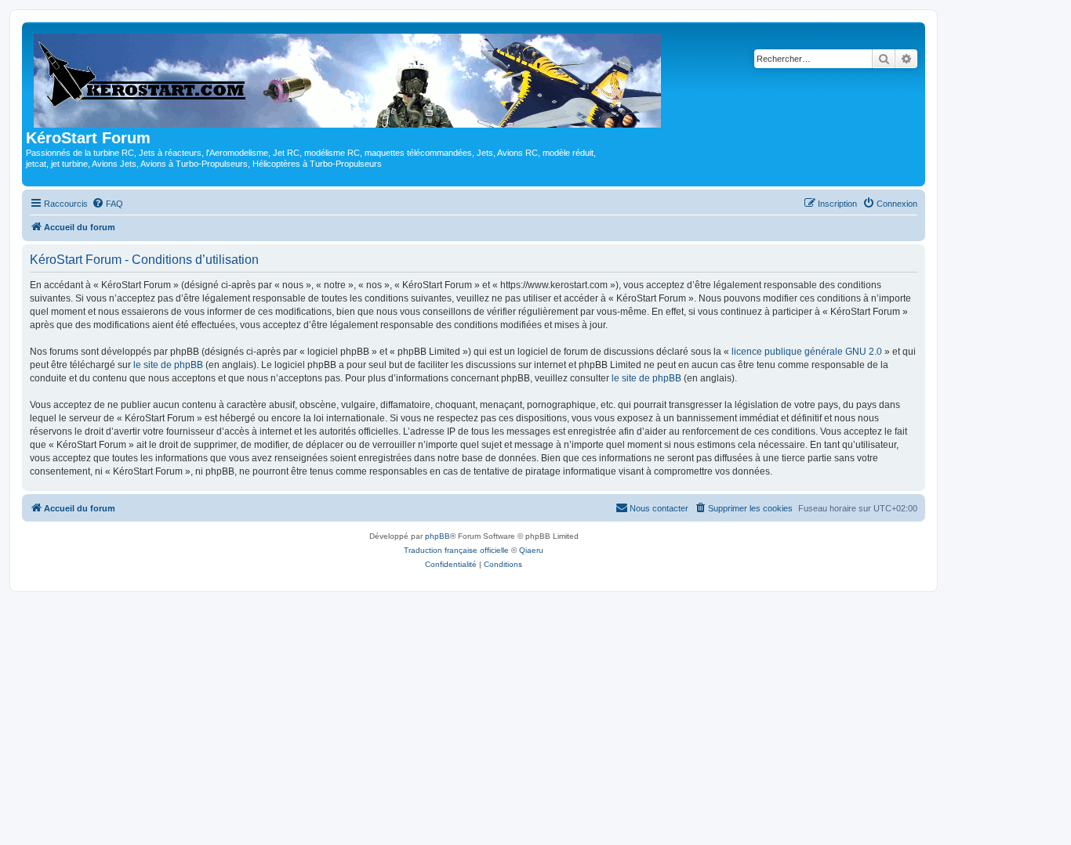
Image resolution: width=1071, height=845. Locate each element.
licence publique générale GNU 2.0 (807, 351)
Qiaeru (531, 550)
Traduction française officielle (456, 550)
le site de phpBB (168, 364)
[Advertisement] (535, 709)
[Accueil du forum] (348, 77)
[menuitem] (107, 203)
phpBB (437, 536)
